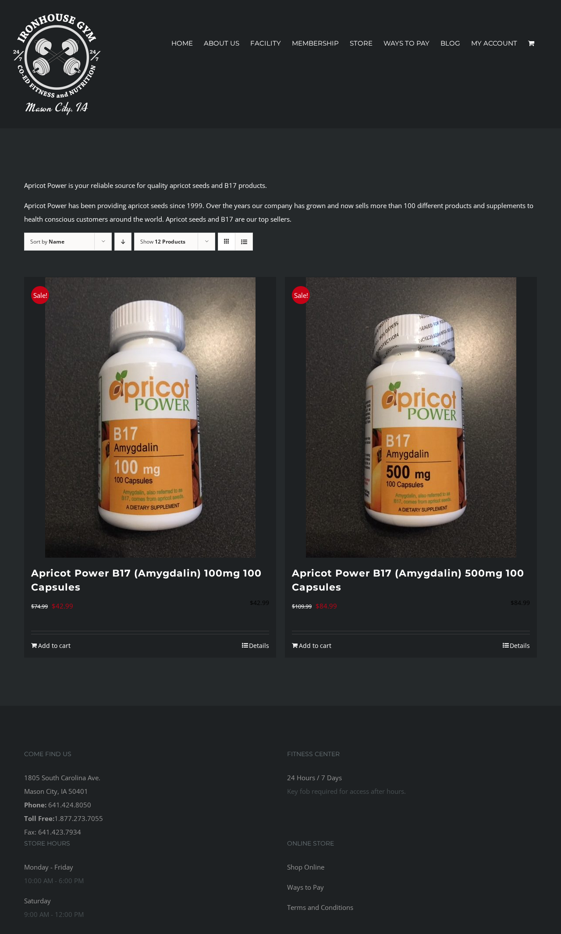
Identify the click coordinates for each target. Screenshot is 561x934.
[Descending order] (122, 242)
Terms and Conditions (320, 907)
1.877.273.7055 (78, 818)
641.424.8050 (69, 804)
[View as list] (243, 241)
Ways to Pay (305, 887)
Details (259, 645)
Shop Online (305, 867)
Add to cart (54, 645)
